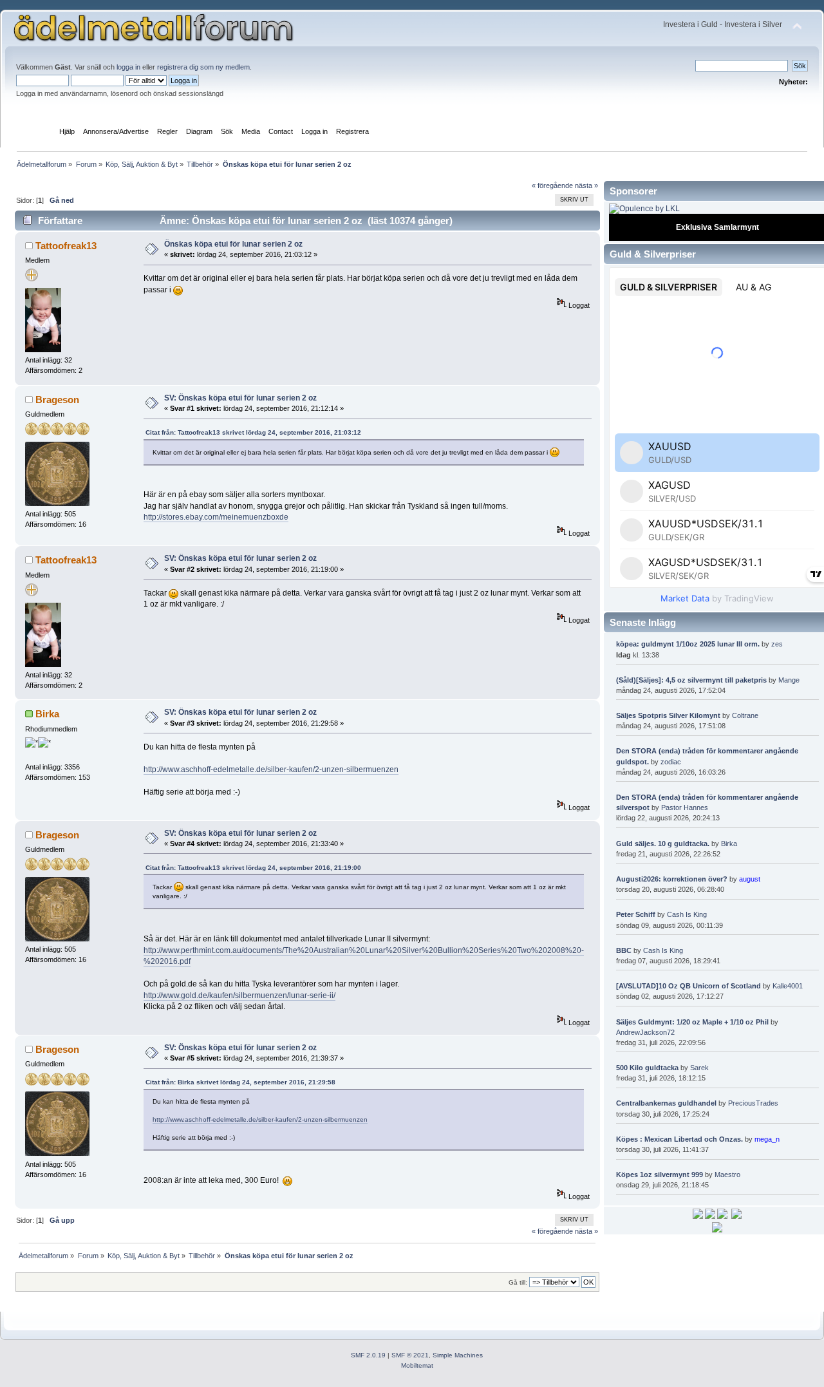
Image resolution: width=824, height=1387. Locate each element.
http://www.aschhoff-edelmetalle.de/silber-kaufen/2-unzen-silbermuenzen (271, 769)
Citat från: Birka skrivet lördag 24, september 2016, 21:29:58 (240, 1082)
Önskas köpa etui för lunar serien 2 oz (233, 244)
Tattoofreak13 (66, 245)
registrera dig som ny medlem (203, 67)
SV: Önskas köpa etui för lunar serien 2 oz (240, 397)
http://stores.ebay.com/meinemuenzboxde (216, 517)
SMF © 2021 (410, 1355)
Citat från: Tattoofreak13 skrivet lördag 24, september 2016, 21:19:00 (253, 867)
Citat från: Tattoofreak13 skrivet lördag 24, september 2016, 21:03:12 (253, 432)
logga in (128, 67)
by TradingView (717, 598)
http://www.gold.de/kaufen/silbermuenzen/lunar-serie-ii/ (239, 995)
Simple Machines (458, 1355)
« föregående (552, 185)
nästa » (586, 185)
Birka (47, 713)
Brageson (57, 399)
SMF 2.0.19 (368, 1355)
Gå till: (518, 1282)
